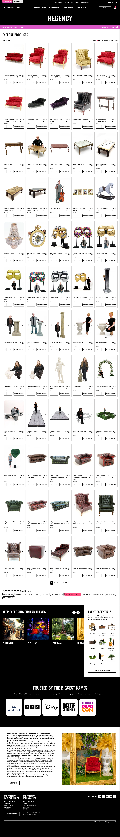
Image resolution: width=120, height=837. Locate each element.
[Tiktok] (114, 796)
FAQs (72, 2)
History (16, 27)
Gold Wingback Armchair (80, 75)
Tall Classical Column (102, 297)
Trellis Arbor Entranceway (103, 386)
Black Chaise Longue (33, 119)
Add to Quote (19, 82)
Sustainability (59, 2)
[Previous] (5, 58)
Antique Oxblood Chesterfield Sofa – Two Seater (80, 477)
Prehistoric (57, 594)
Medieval (34, 594)
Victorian (98, 594)
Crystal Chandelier (9, 253)
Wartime (110, 594)
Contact (77, 2)
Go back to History (25, 591)
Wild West (8, 598)
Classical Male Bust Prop (11, 386)
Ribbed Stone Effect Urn (103, 342)
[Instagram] (103, 796)
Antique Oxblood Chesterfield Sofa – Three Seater (34, 523)
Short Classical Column (10, 342)
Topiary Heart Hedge (10, 475)
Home (4, 27)
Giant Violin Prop (55, 208)
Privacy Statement (65, 832)
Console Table (8, 164)
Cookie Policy (53, 832)
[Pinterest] (107, 796)
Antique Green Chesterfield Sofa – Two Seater (57, 477)
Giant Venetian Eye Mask (80, 297)
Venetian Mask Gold (101, 253)
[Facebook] (99, 796)
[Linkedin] (110, 796)
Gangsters (20, 594)
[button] (74, 612)
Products (9, 27)
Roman (86, 594)
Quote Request (109, 618)
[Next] (22, 58)
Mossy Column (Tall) (56, 342)
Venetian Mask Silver (56, 297)
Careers (67, 2)
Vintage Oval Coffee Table (34, 164)
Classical (8, 594)
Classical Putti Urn (78, 342)
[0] (114, 8)
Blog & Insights (85, 2)
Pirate (45, 594)
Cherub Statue (77, 386)
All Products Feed (100, 803)
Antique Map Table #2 (79, 164)
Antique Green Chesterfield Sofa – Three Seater (57, 523)
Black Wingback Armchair (80, 119)
